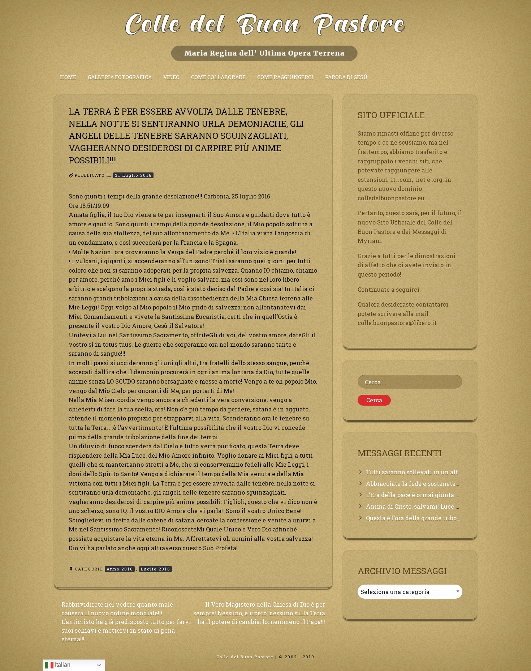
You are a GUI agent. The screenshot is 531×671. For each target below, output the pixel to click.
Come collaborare (218, 77)
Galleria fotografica (120, 77)
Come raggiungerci (285, 77)
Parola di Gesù (346, 77)
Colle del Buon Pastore (244, 656)
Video (171, 77)
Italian (61, 665)
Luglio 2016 (155, 569)
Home (68, 77)
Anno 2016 (120, 569)
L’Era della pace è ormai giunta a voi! (418, 495)
